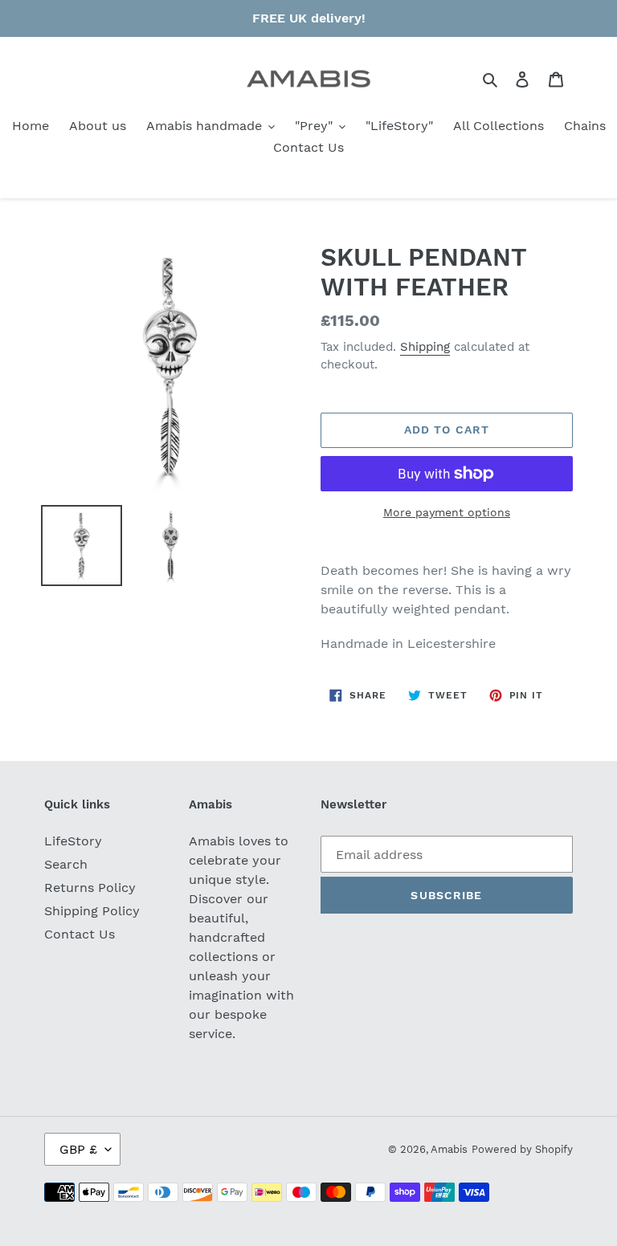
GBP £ (78, 1149)
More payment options (446, 512)
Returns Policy (90, 887)
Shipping (425, 347)
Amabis (449, 1149)
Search (66, 864)
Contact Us (79, 934)
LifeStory (73, 841)
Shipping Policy (92, 910)
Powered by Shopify (522, 1149)
